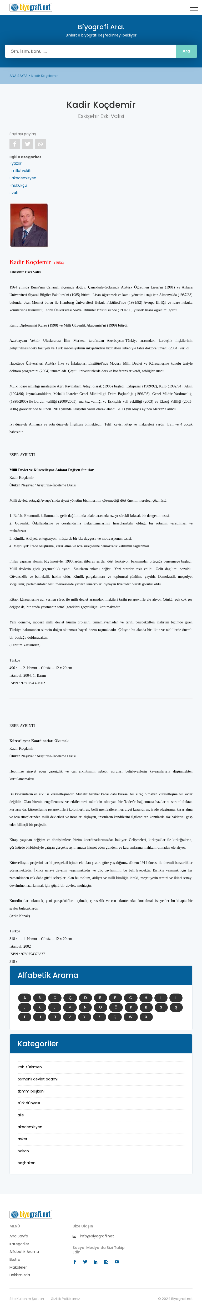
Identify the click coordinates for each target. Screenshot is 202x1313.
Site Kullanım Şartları (26, 1298)
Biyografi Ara (30, 7)
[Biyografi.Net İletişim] (30, 1214)
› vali (13, 192)
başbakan (27, 1162)
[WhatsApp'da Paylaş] (40, 144)
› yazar (15, 163)
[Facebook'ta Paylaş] (14, 144)
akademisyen (30, 1127)
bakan (23, 1151)
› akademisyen (22, 178)
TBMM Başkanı (31, 1091)
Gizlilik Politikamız (65, 1298)
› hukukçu (18, 185)
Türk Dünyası (29, 1103)
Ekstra (14, 1259)
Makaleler (18, 1267)
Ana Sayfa (18, 1236)
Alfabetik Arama (24, 1251)
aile (21, 1115)
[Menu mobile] (194, 9)
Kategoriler (19, 1244)
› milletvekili (20, 170)
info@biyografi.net (96, 1236)
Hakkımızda (19, 1275)
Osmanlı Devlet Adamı (38, 1079)
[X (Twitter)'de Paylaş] (27, 144)
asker (22, 1139)
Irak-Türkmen (30, 1067)
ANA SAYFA (18, 75)
